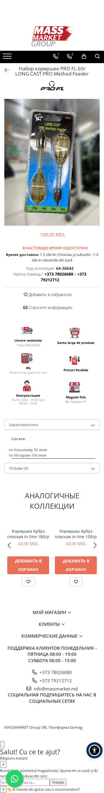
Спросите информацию (49, 307)
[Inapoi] (4, 70)
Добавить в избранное (50, 294)
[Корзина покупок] (84, 56)
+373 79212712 (55, 680)
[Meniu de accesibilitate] (94, 750)
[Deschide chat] (2, 744)
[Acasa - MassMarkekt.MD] (52, 36)
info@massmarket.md (55, 689)
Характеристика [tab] (23, 424)
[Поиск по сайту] (97, 56)
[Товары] (8, 58)
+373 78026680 (55, 672)
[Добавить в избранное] (28, 581)
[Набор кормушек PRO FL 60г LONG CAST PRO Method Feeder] (52, 162)
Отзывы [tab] (18, 468)
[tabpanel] (52, 162)
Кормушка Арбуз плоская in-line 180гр (28, 533)
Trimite (58, 782)
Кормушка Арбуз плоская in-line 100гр (76, 533)
